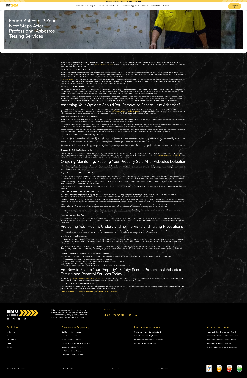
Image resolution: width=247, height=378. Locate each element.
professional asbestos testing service (168, 155)
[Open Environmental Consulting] (117, 6)
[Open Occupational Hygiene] (138, 6)
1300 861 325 (135, 2)
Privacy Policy (115, 368)
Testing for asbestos (68, 79)
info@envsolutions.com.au (120, 315)
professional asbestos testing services (125, 111)
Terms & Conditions (163, 368)
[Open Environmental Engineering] (94, 6)
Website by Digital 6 (68, 368)
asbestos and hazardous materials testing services (87, 278)
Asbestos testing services (104, 64)
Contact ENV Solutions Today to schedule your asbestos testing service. (89, 292)
